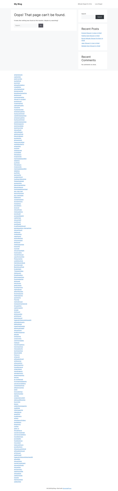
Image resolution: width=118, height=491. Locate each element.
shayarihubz (18, 210)
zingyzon (17, 357)
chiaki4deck (18, 369)
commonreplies (19, 340)
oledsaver (17, 232)
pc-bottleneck (18, 379)
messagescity (18, 349)
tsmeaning (17, 336)
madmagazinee (19, 244)
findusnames (18, 259)
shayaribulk (17, 130)
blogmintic (17, 424)
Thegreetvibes (18, 271)
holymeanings (18, 347)
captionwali (17, 455)
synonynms (17, 338)
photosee (17, 281)
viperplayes (17, 412)
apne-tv (16, 428)
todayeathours (18, 445)
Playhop (16, 300)
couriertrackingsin (20, 463)
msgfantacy (18, 416)
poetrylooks (18, 285)
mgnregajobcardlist (20, 158)
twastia (16, 477)
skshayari (17, 312)
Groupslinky (18, 306)
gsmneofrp (17, 175)
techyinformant (19, 193)
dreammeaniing (19, 375)
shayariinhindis (19, 465)
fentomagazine (19, 124)
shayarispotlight (19, 250)
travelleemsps (18, 437)
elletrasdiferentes (19, 400)
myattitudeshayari (20, 226)
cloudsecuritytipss (20, 420)
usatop (16, 426)
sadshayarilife (18, 471)
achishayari (17, 316)
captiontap (17, 218)
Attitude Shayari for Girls (85, 4)
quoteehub (17, 81)
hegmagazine (18, 295)
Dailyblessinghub (19, 263)
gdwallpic (17, 459)
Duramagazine (18, 279)
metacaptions (18, 212)
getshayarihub (18, 134)
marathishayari (19, 255)
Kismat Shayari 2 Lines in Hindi (91, 33)
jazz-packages (18, 195)
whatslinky (17, 146)
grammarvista (18, 128)
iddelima (17, 160)
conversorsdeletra (20, 383)
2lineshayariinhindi (20, 449)
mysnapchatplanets (20, 381)
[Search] (40, 26)
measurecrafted (19, 142)
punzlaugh (17, 214)
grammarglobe (18, 126)
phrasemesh (18, 140)
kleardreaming (18, 365)
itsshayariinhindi (19, 113)
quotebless (17, 422)
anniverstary (18, 469)
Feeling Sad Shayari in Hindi (90, 36)
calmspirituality (19, 105)
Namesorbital (18, 479)
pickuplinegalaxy (19, 85)
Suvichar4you (18, 287)
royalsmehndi (18, 103)
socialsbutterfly (19, 144)
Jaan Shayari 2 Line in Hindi (90, 43)
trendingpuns (18, 371)
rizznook (16, 248)
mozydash (17, 443)
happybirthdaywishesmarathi (23, 457)
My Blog (18, 4)
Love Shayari (98, 4)
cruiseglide (17, 152)
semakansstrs (18, 373)
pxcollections (18, 447)
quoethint (17, 414)
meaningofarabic (19, 326)
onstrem (16, 148)
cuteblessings (18, 261)
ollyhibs (16, 396)
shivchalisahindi (19, 89)
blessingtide (18, 353)
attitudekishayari (19, 451)
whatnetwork (18, 75)
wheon (16, 418)
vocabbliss (17, 87)
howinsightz (18, 253)
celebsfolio (17, 482)
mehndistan (18, 289)
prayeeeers (17, 205)
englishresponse (19, 332)
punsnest (17, 83)
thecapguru (17, 154)
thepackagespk (19, 181)
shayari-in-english (20, 99)
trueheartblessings (20, 179)
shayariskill (17, 220)
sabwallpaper (18, 132)
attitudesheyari (19, 359)
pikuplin (16, 334)
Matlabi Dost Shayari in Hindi (90, 46)
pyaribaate (17, 224)
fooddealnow (18, 441)
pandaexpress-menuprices (22, 228)
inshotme (17, 107)
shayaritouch (18, 230)
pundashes (17, 138)
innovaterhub (18, 392)
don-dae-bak (18, 191)
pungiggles (17, 439)
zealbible (17, 408)
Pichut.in (17, 355)
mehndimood (18, 302)
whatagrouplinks (19, 111)
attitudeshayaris (19, 322)
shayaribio (17, 467)
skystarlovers (18, 201)
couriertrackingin (19, 432)
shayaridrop (18, 461)
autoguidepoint (19, 216)
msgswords (18, 156)
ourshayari (17, 222)
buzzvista (17, 402)
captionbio (17, 77)
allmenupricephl (19, 328)
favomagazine (18, 293)
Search (83, 14)
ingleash (16, 342)
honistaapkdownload (21, 189)
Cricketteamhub (19, 385)
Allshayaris (17, 273)
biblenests (17, 197)
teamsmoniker (18, 394)
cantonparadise (19, 97)
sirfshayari (17, 453)
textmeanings (18, 351)
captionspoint (18, 308)
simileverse (17, 361)
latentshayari (18, 318)
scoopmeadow (19, 199)
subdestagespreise (20, 115)
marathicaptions (19, 344)
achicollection (18, 238)
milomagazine (18, 410)
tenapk (16, 310)
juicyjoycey (17, 283)
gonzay (16, 377)
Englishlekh (17, 269)
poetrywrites (18, 79)
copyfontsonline (19, 257)
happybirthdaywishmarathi (22, 320)
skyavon (16, 208)
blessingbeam (18, 136)
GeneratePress (67, 488)
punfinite (17, 163)
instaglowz (17, 203)
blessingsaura (18, 187)
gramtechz (17, 297)
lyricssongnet (18, 240)
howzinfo (17, 246)
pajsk (15, 389)
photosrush (17, 95)
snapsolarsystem (19, 398)
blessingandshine (19, 185)
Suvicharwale (18, 265)
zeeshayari (17, 236)
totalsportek (18, 150)
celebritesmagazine (20, 406)
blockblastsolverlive (20, 93)
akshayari (17, 242)
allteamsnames (19, 387)
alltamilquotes (18, 291)
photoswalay (18, 314)
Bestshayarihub (19, 267)
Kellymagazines (19, 277)
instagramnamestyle (20, 304)
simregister (17, 473)
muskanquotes (19, 109)
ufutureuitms (18, 363)
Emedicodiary (18, 275)
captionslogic (18, 475)
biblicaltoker (18, 324)
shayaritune (18, 330)
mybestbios (18, 234)
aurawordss (18, 183)
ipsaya (16, 404)
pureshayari (18, 101)
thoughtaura (18, 430)
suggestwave (18, 177)
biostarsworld (18, 91)
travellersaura (18, 367)
